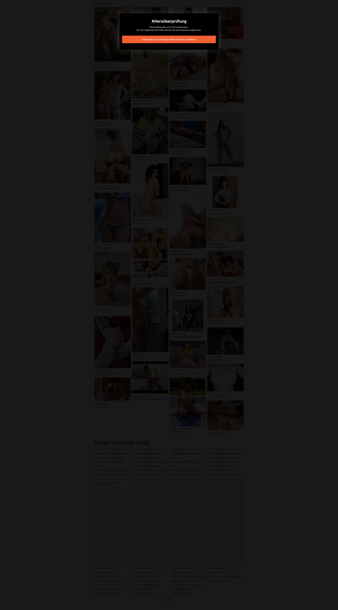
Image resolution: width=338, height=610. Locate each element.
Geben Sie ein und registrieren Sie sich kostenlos (169, 39)
